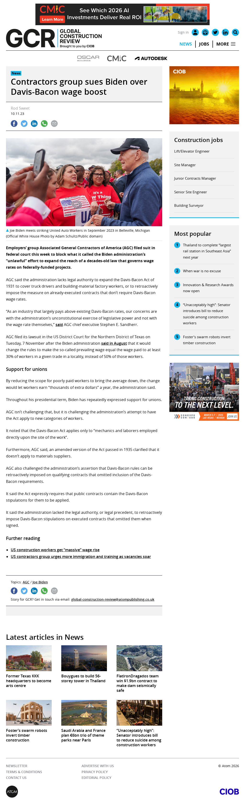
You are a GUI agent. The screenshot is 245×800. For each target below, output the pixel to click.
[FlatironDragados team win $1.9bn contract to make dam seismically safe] (139, 658)
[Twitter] (215, 32)
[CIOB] (180, 791)
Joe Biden (40, 582)
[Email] (205, 32)
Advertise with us (98, 766)
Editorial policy (96, 777)
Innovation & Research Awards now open (208, 287)
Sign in (183, 32)
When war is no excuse (202, 270)
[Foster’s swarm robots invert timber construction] (29, 713)
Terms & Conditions (24, 772)
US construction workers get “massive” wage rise (55, 549)
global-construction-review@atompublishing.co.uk (112, 599)
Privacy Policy (95, 772)
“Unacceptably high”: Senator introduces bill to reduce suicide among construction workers (206, 314)
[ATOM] (64, 792)
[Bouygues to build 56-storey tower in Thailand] (84, 658)
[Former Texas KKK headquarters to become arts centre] (29, 658)
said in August (114, 343)
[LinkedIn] (225, 32)
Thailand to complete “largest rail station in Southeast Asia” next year (207, 251)
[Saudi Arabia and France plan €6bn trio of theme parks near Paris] (84, 713)
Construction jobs (198, 140)
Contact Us (16, 777)
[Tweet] (24, 123)
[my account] (195, 32)
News (185, 44)
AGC (26, 582)
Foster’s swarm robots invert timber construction (206, 339)
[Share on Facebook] (14, 123)
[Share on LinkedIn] (34, 123)
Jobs (204, 44)
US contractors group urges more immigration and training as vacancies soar (81, 556)
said (59, 324)
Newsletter (16, 766)
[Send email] (54, 123)
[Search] (235, 32)
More (222, 44)
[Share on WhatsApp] (44, 123)
